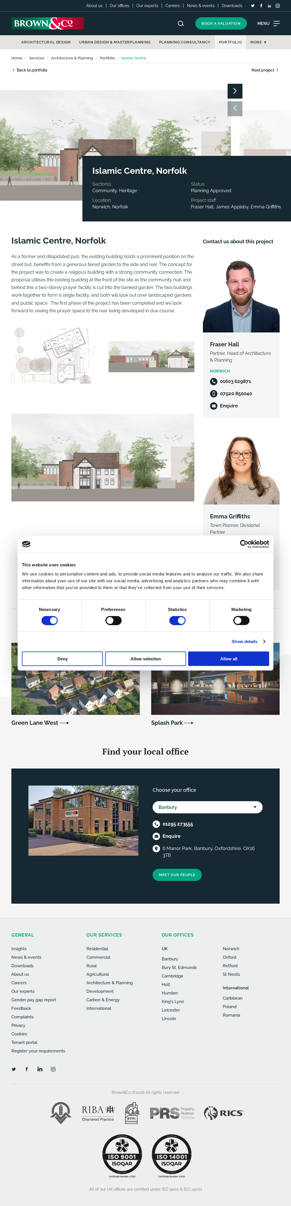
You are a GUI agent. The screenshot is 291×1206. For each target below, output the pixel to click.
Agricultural (97, 974)
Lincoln (169, 1018)
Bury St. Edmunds (179, 967)
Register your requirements (38, 1051)
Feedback (21, 1008)
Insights (18, 948)
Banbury (170, 959)
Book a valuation (221, 23)
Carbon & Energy (103, 999)
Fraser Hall (224, 344)
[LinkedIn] (269, 6)
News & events (201, 5)
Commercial (98, 957)
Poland (229, 1006)
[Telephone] (213, 381)
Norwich (231, 948)
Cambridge (172, 976)
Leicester (171, 1010)
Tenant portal (24, 1042)
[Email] (213, 406)
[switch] (113, 620)
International (98, 1008)
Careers (172, 5)
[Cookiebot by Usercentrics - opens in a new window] (244, 544)
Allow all (228, 658)
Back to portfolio (31, 70)
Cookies (19, 1034)
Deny (62, 658)
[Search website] (181, 23)
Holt (166, 984)
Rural (91, 965)
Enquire (229, 406)
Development (100, 991)
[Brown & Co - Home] (47, 23)
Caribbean (233, 998)
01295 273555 (178, 824)
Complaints (22, 1016)
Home (16, 58)
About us (94, 5)
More (256, 42)
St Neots (231, 974)
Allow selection (145, 658)
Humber (170, 993)
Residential (97, 948)
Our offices (119, 5)
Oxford (229, 957)
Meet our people (177, 875)
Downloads (232, 5)
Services (36, 58)
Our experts (147, 5)
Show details (244, 641)
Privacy (18, 1025)
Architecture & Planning (72, 58)
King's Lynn (173, 1001)
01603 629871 (235, 381)
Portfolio (107, 58)
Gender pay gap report (33, 999)
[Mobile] (213, 393)
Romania (231, 1015)
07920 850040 (236, 393)
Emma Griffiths (230, 516)
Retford (230, 965)
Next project (263, 70)
